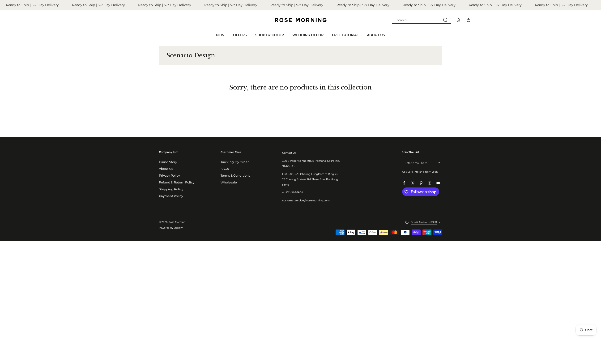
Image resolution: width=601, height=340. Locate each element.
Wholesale (229, 182)
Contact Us (289, 152)
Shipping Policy (171, 189)
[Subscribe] (440, 163)
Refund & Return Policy (176, 182)
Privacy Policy (169, 175)
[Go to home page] (300, 20)
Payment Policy (171, 196)
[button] (421, 20)
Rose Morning (177, 222)
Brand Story (168, 162)
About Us (166, 168)
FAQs (225, 168)
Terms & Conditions (235, 175)
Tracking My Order (235, 162)
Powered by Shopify (171, 227)
